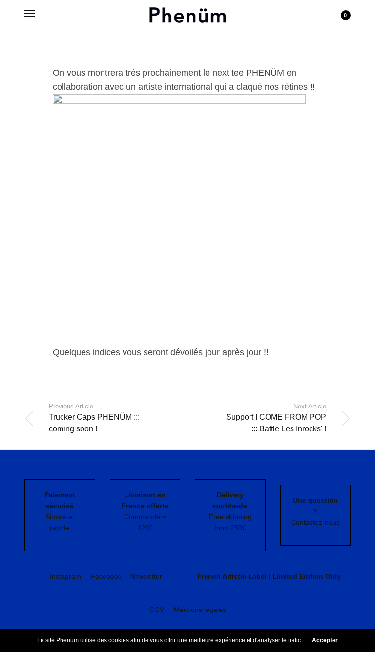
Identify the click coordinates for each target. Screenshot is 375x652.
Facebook (106, 576)
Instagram (65, 576)
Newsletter (145, 576)
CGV (156, 609)
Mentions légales (200, 609)
